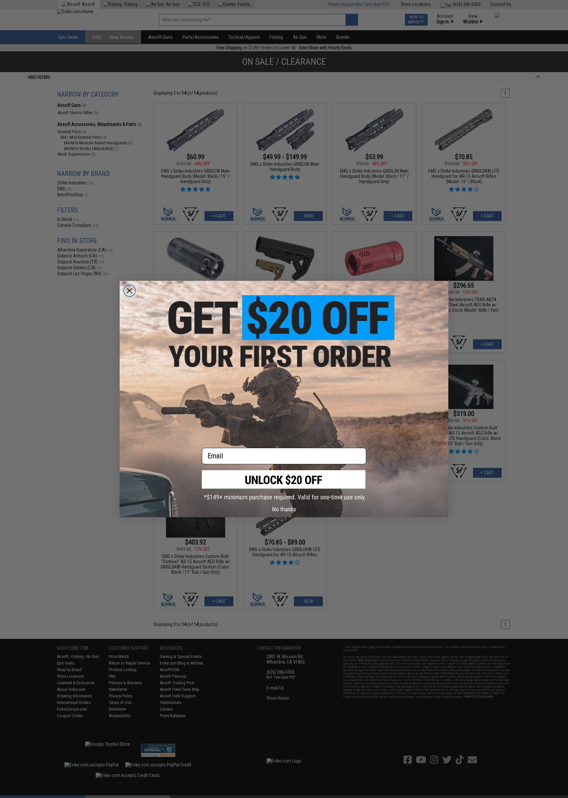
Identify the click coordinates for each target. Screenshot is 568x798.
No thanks (284, 509)
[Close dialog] (129, 291)
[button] (284, 485)
